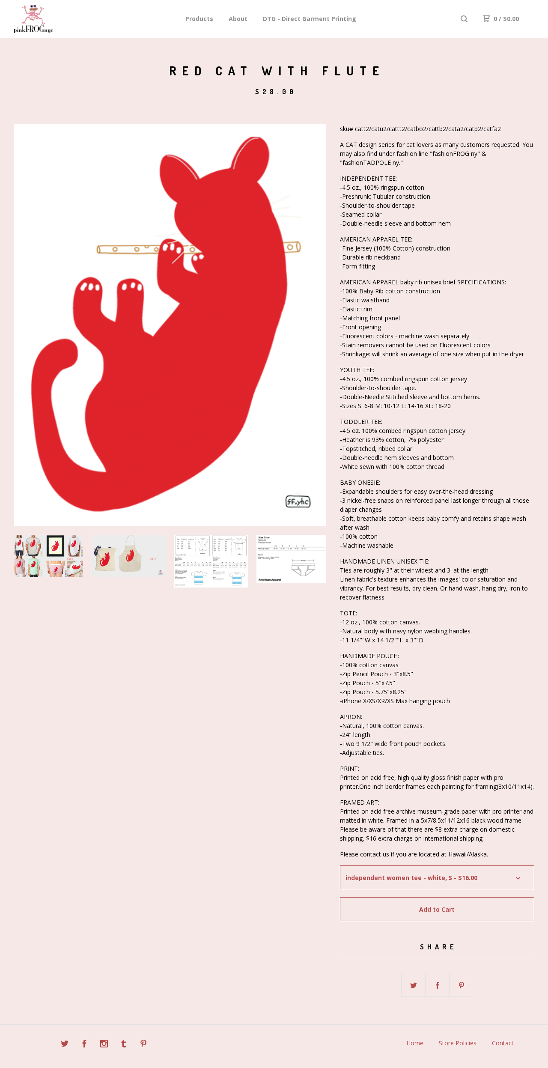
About (238, 19)
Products (199, 19)
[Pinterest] (143, 1045)
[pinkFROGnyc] (58, 19)
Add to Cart (437, 909)
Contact (503, 1043)
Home (414, 1043)
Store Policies (458, 1043)
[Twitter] (65, 1045)
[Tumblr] (124, 1045)
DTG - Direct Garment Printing (309, 19)
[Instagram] (104, 1045)
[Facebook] (84, 1045)
